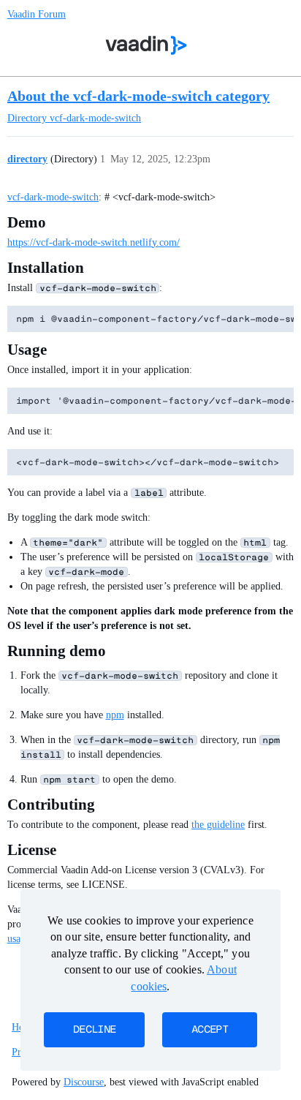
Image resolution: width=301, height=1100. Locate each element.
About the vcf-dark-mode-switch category (138, 96)
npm (115, 714)
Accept (209, 1030)
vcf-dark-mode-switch (53, 197)
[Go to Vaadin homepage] (146, 45)
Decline (94, 1030)
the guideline (218, 824)
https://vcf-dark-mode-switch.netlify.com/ (93, 242)
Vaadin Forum (36, 14)
